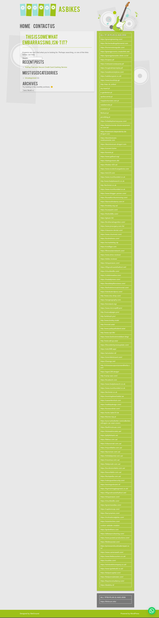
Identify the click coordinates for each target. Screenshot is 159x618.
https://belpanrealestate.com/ (111, 577)
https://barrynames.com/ (110, 513)
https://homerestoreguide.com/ (112, 47)
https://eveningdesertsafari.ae (112, 396)
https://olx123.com (107, 173)
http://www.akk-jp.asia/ (109, 341)
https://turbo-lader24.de (109, 413)
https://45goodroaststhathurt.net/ (113, 267)
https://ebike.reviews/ (108, 259)
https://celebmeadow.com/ (110, 275)
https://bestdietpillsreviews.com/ (112, 283)
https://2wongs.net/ (107, 361)
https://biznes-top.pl (108, 417)
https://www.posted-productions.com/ (114, 538)
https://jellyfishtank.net (109, 435)
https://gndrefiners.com (109, 530)
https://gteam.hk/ (107, 218)
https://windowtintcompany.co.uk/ (113, 565)
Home (25, 26)
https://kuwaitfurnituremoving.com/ (113, 197)
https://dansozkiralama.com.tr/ (112, 202)
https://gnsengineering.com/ (111, 39)
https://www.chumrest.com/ (111, 234)
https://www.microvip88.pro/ (111, 308)
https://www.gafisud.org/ (109, 156)
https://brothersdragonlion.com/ (112, 222)
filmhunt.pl (104, 113)
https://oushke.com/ (108, 560)
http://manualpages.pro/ (109, 312)
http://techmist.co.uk (108, 185)
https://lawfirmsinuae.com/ (110, 427)
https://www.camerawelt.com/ (111, 552)
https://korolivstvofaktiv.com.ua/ (112, 468)
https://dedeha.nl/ (107, 585)
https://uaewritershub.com (110, 400)
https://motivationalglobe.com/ (112, 517)
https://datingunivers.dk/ (109, 161)
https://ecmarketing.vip (109, 242)
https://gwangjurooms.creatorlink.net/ (115, 51)
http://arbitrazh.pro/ (108, 316)
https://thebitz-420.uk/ (109, 165)
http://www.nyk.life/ (107, 333)
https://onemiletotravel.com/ (111, 357)
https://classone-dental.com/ (111, 230)
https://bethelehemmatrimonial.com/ (114, 288)
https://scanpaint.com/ (109, 210)
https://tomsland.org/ (108, 304)
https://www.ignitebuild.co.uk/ (111, 569)
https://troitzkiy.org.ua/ (109, 206)
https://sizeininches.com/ (110, 521)
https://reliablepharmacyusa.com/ (113, 121)
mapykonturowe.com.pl (109, 101)
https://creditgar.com (108, 247)
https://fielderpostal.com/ (110, 542)
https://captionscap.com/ (110, 509)
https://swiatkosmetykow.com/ (112, 72)
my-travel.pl (105, 88)
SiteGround (34, 614)
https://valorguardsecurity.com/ (112, 480)
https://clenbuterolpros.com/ (111, 292)
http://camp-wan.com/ (109, 376)
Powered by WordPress (130, 614)
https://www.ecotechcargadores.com (114, 169)
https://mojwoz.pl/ (107, 60)
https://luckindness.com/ (109, 238)
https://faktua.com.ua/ (109, 439)
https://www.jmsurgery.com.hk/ (112, 226)
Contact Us (44, 26)
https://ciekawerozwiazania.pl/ (112, 64)
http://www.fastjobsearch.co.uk (112, 181)
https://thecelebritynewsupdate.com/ (114, 345)
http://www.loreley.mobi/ (109, 320)
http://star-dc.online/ (108, 84)
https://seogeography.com (110, 300)
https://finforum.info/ (108, 601)
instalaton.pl (105, 109)
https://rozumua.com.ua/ (110, 460)
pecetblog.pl (105, 117)
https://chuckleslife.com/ (109, 271)
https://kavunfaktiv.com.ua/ (110, 472)
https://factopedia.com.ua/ (110, 476)
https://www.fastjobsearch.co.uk (112, 384)
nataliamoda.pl (106, 105)
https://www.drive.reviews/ (110, 255)
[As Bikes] (39, 8)
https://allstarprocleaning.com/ (112, 534)
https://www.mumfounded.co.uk (112, 177)
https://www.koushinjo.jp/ (110, 80)
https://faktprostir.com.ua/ (110, 464)
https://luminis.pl (106, 152)
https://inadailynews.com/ (110, 279)
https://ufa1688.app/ (108, 349)
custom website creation (109, 525)
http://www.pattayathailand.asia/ (112, 328)
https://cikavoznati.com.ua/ (110, 444)
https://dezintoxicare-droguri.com (113, 144)
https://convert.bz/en (108, 148)
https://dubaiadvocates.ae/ (110, 431)
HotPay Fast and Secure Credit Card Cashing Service (46, 67)
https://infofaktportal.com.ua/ (111, 456)
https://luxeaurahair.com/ (110, 409)
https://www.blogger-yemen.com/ (113, 193)
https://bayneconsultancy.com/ (112, 581)
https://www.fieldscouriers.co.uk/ (113, 556)
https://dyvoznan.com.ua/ (110, 452)
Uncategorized (30, 78)
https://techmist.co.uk (108, 392)
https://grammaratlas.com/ (110, 505)
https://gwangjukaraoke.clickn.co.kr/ (114, 56)
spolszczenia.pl (106, 97)
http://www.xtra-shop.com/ (110, 296)
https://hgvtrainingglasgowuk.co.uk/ (114, 489)
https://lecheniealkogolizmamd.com (114, 43)
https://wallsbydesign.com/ (110, 404)
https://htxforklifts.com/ (109, 214)
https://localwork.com (108, 380)
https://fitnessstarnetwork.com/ (112, 251)
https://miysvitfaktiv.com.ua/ (111, 448)
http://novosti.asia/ (107, 324)
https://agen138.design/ (109, 372)
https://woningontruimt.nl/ (110, 484)
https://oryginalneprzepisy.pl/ (111, 68)
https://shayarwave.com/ (110, 263)
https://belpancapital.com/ (110, 573)
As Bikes (69, 9)
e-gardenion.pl (106, 92)
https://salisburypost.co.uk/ (110, 76)
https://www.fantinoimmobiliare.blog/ (114, 337)
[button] (152, 611)
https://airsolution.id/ (108, 353)
